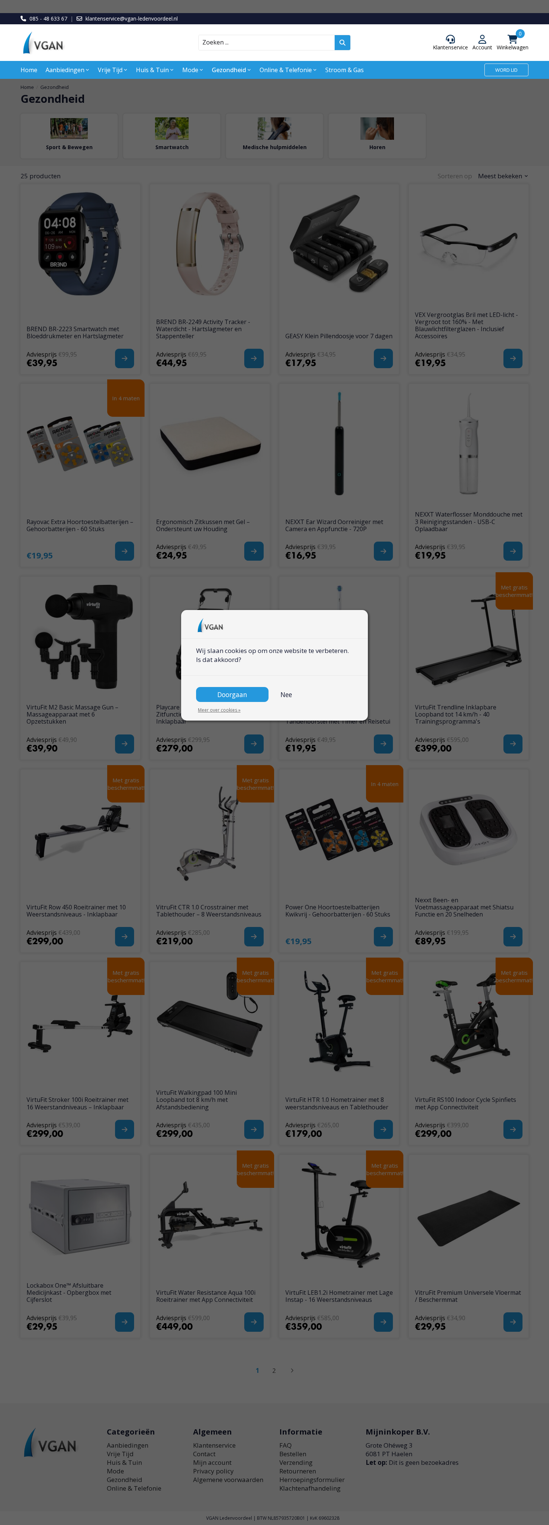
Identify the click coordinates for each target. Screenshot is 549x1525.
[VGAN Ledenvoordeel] (84, 43)
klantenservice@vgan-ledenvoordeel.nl (132, 18)
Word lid (506, 70)
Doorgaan (232, 694)
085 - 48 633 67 (48, 18)
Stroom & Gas (344, 70)
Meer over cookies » (219, 710)
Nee (286, 694)
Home (29, 70)
